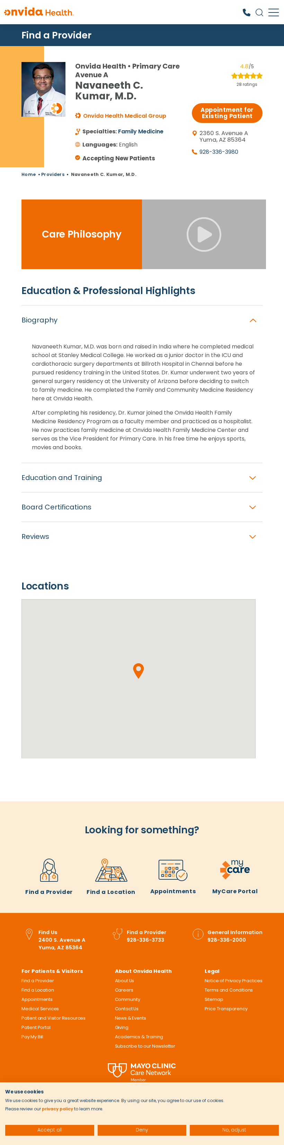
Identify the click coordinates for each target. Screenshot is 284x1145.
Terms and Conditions (229, 990)
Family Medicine (140, 131)
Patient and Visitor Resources (53, 1018)
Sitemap (214, 999)
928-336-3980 (218, 152)
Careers (124, 990)
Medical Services (40, 1009)
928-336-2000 (226, 940)
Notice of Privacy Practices (234, 981)
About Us (124, 981)
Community (127, 999)
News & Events (130, 1018)
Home (28, 174)
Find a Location (111, 892)
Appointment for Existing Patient (227, 113)
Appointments (173, 891)
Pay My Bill (32, 1037)
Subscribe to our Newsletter (145, 1046)
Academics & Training (139, 1037)
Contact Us (127, 1009)
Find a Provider (56, 35)
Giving (121, 1027)
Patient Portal (36, 1027)
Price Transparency (226, 1009)
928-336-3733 (145, 940)
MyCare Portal (235, 891)
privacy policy (57, 1109)
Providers (52, 174)
